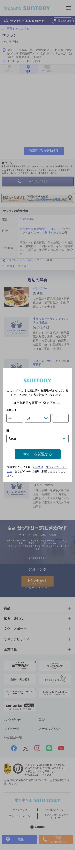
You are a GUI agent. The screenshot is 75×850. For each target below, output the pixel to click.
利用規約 (38, 467)
